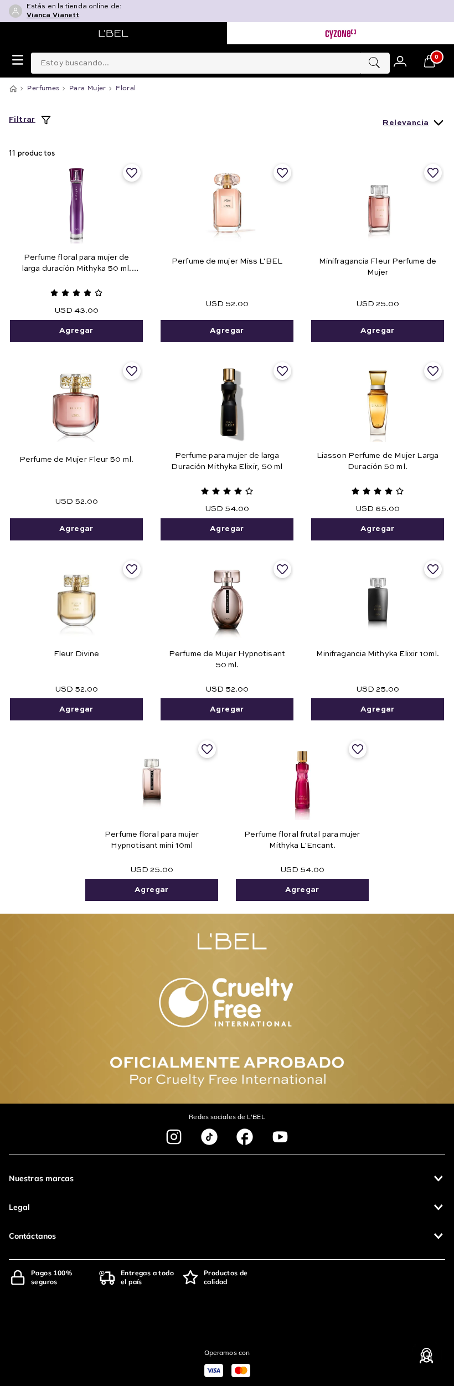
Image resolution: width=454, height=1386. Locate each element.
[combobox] (210, 61)
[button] (227, 1178)
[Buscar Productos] (374, 63)
